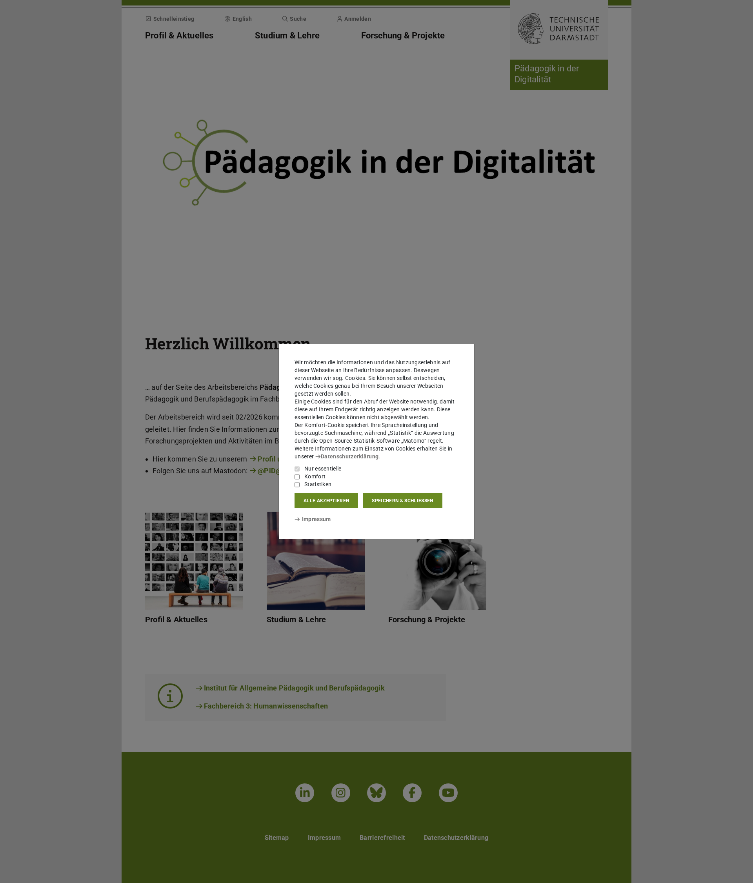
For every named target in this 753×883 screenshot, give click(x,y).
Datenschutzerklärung (349, 456)
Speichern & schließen (402, 500)
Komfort (315, 476)
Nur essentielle (323, 468)
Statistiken (317, 484)
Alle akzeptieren (326, 500)
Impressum (316, 519)
